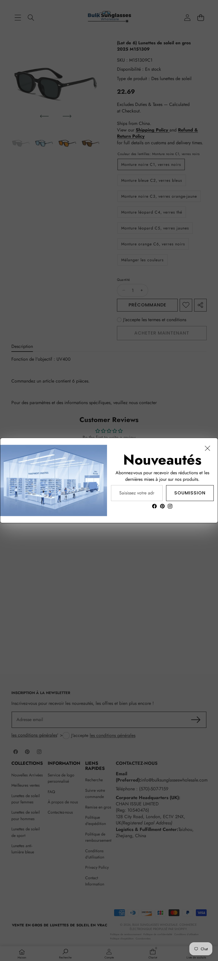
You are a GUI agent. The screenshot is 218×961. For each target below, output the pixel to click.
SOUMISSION (190, 493)
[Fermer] (207, 448)
